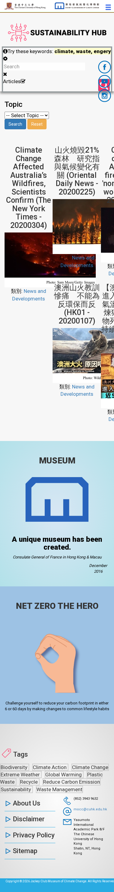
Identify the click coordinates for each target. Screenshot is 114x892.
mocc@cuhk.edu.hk (90, 809)
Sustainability (16, 789)
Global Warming (64, 775)
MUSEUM (57, 461)
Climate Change (90, 767)
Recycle (29, 782)
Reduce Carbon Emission (71, 782)
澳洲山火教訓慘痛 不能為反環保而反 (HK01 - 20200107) (77, 304)
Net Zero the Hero (57, 606)
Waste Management (59, 789)
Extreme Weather (21, 775)
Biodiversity (15, 767)
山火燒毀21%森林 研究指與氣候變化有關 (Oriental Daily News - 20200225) (77, 171)
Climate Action (50, 767)
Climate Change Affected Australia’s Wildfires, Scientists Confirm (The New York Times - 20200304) (28, 188)
